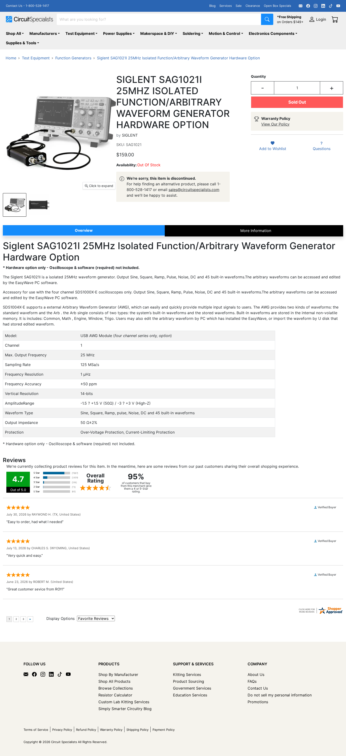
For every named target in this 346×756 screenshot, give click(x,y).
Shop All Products (114, 681)
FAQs (252, 681)
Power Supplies (117, 33)
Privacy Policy (62, 730)
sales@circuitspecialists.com (194, 189)
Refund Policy (86, 730)
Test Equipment (80, 33)
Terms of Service (36, 730)
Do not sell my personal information (280, 695)
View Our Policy (275, 124)
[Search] (267, 19)
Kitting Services (187, 674)
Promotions (258, 701)
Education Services (190, 695)
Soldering (191, 33)
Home (11, 58)
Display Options (60, 618)
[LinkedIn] (323, 6)
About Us (256, 674)
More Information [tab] (255, 230)
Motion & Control (224, 33)
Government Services (192, 688)
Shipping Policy (137, 730)
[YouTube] (338, 6)
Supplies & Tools (21, 43)
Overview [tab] (84, 230)
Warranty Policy (111, 730)
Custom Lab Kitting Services (123, 701)
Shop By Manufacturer (118, 674)
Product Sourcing (188, 681)
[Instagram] (316, 6)
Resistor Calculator (115, 695)
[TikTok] (331, 6)
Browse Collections (115, 688)
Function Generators (73, 58)
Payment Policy (164, 730)
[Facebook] (308, 6)
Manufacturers (43, 33)
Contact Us (258, 688)
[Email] (300, 6)
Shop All (13, 33)
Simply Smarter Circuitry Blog (125, 708)
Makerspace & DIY (157, 33)
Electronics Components (271, 33)
